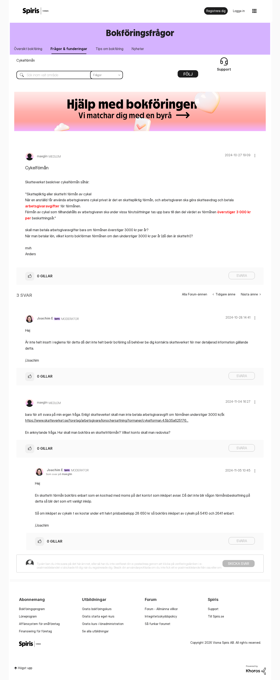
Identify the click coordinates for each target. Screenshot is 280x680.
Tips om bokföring (109, 49)
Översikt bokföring (28, 49)
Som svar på (59, 474)
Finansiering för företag (35, 631)
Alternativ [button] (188, 75)
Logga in (239, 11)
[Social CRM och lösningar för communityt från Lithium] (256, 669)
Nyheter (138, 49)
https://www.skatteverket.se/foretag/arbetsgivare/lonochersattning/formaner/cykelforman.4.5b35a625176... (106, 420)
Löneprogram (28, 616)
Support (213, 609)
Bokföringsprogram (32, 609)
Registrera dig (216, 11)
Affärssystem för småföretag (39, 624)
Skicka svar (238, 563)
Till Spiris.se (216, 616)
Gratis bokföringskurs (97, 609)
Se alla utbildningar (95, 631)
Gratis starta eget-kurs (98, 616)
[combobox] (66, 75)
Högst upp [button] (25, 668)
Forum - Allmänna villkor (161, 609)
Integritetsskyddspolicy (161, 616)
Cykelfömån (25, 60)
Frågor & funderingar (69, 49)
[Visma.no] (36, 11)
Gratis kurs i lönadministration (103, 624)
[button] (254, 155)
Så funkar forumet (157, 624)
